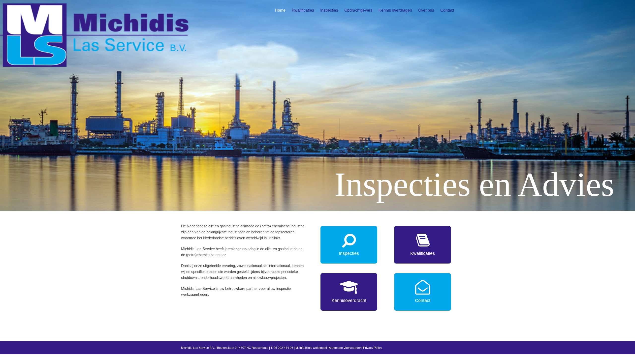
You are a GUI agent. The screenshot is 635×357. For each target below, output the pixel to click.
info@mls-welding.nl (313, 348)
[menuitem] (283, 10)
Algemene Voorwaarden (345, 348)
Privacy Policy (372, 348)
